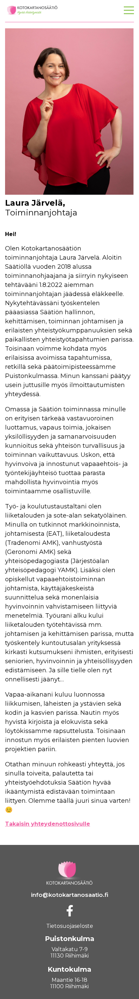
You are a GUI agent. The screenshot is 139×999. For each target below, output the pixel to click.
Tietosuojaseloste (69, 926)
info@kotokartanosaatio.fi (69, 894)
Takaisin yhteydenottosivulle (47, 824)
